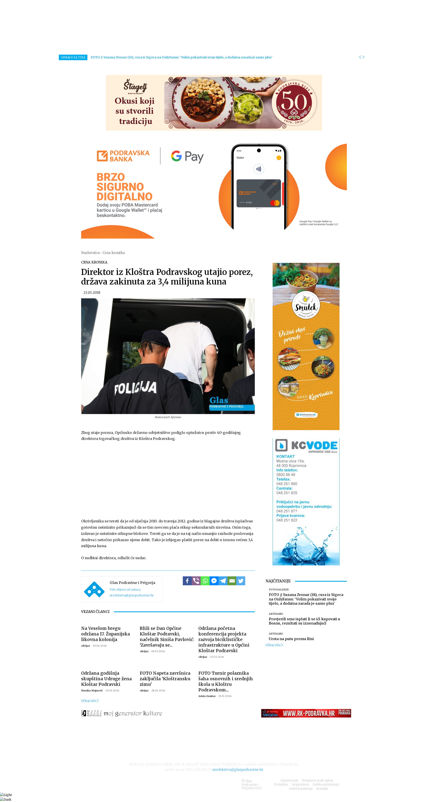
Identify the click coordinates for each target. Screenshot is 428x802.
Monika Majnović (92, 690)
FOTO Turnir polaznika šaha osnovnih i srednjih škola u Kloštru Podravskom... (225, 681)
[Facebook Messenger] (214, 580)
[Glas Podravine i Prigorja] (94, 589)
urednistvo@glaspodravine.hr (132, 595)
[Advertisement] (168, 479)
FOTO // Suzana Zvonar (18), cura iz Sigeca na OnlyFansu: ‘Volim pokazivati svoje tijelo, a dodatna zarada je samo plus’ (181, 57)
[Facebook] (187, 580)
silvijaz (85, 645)
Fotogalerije (279, 589)
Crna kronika (114, 253)
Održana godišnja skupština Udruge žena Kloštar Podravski (106, 678)
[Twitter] (240, 580)
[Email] (231, 580)
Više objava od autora (125, 590)
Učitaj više (88, 701)
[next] (363, 57)
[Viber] (196, 580)
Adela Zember (207, 696)
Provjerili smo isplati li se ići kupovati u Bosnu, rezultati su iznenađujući (304, 621)
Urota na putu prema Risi (291, 639)
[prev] (360, 57)
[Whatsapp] (205, 580)
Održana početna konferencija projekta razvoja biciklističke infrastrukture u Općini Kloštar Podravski (223, 639)
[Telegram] (222, 580)
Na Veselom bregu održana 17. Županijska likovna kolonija (105, 634)
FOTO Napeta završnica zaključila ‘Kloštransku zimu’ (165, 678)
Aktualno (276, 614)
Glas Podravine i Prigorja (132, 582)
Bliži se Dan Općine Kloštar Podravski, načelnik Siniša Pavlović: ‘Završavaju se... (167, 637)
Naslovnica (90, 253)
